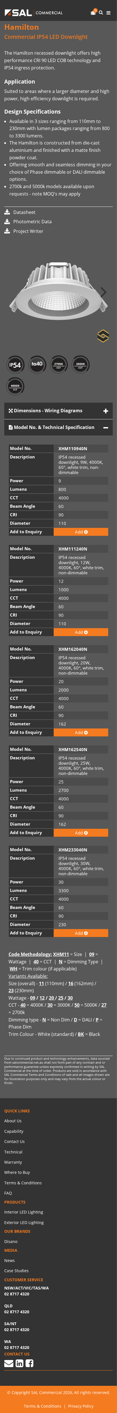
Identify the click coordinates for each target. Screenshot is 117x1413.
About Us (13, 1120)
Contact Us (14, 1141)
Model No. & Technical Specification (54, 427)
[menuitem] (58, 1121)
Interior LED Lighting (23, 1212)
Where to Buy (17, 1172)
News (9, 1260)
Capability (13, 1131)
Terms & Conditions (23, 1182)
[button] (104, 291)
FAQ (8, 1193)
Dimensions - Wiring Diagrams (47, 410)
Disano (10, 1241)
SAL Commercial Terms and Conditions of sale (38, 1074)
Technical (13, 1152)
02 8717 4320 (16, 1347)
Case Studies (16, 1270)
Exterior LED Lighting (24, 1222)
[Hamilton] (58, 291)
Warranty (13, 1162)
